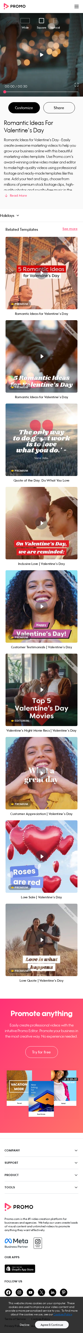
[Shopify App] (41, 1269)
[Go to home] (16, 6)
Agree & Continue (52, 1324)
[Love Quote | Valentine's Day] (41, 940)
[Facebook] (16, 1243)
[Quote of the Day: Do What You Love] (41, 440)
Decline (25, 1324)
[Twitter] (41, 1293)
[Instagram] (37, 1243)
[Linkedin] (52, 1293)
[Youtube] (30, 1293)
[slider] (4, 91)
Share (59, 107)
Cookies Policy (62, 1314)
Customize (24, 107)
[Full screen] (77, 85)
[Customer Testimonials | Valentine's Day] (41, 606)
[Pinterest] (63, 1293)
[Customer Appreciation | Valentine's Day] (41, 773)
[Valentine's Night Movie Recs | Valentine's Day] (41, 690)
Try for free (41, 1052)
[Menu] (76, 6)
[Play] (41, 55)
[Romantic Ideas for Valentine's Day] (41, 273)
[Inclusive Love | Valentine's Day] (41, 523)
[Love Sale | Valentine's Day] (41, 856)
